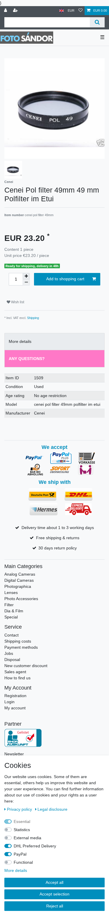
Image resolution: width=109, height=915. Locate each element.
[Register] (16, 10)
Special (11, 617)
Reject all (54, 906)
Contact (11, 635)
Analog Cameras (19, 574)
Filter (9, 604)
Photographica (17, 586)
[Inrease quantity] (26, 276)
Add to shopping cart (65, 278)
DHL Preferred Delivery (35, 846)
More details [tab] (20, 341)
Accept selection (54, 894)
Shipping (33, 318)
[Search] (97, 22)
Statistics (22, 829)
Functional (23, 862)
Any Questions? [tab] (27, 358)
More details (15, 870)
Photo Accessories (21, 598)
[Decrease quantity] (26, 282)
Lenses (11, 592)
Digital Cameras (19, 580)
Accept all (54, 882)
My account (15, 708)
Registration (15, 695)
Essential (22, 821)
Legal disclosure (52, 809)
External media (27, 837)
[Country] (61, 10)
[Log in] (6, 10)
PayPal (20, 854)
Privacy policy (20, 809)
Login (9, 701)
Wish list (17, 302)
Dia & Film (13, 611)
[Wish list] (80, 10)
